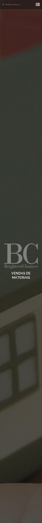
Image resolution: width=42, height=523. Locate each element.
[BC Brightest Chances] (11, 4)
